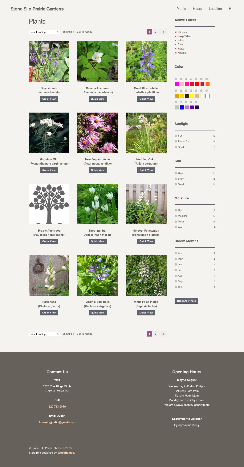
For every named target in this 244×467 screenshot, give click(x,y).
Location (215, 8)
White (181, 40)
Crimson (182, 32)
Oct (180, 287)
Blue (180, 44)
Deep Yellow (184, 36)
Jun (180, 264)
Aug (180, 275)
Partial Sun (184, 141)
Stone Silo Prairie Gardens (36, 8)
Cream (204, 96)
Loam (181, 178)
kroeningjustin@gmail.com (57, 422)
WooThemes (66, 452)
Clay (180, 173)
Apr (180, 253)
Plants (181, 8)
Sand (181, 184)
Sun (180, 135)
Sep (180, 281)
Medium (182, 52)
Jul (179, 270)
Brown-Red (204, 84)
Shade (181, 147)
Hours (197, 8)
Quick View (49, 99)
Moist (181, 48)
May (180, 258)
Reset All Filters (186, 300)
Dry (180, 210)
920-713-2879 (57, 406)
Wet (180, 227)
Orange (209, 84)
